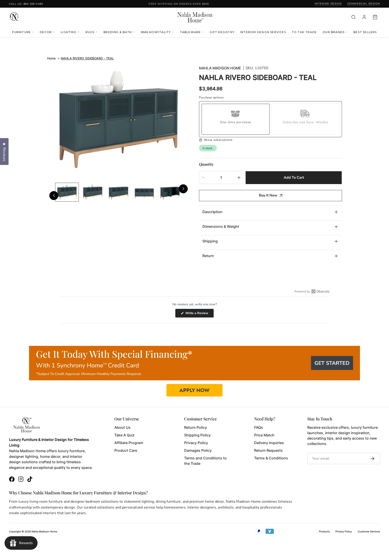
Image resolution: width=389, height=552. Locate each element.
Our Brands (333, 32)
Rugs (90, 32)
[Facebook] (12, 479)
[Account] (364, 17)
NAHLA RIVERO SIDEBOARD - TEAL (87, 58)
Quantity (206, 164)
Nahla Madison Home (220, 68)
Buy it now (268, 195)
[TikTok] (30, 479)
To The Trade (304, 32)
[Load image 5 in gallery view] (170, 192)
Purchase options (211, 98)
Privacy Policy (343, 531)
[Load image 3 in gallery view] (118, 192)
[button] (270, 140)
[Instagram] (21, 479)
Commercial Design (363, 3)
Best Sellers (365, 32)
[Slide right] (183, 188)
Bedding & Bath (118, 32)
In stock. (208, 148)
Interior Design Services (263, 32)
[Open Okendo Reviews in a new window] (312, 291)
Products (324, 531)
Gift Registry (222, 32)
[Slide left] (53, 195)
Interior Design (328, 3)
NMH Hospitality (156, 32)
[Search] (353, 17)
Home (51, 58)
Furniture (21, 32)
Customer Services (369, 531)
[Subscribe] (371, 458)
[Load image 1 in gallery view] (67, 192)
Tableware (190, 32)
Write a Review (199, 314)
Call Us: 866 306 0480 (26, 3)
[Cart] (375, 17)
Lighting (69, 32)
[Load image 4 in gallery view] (144, 192)
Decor (46, 32)
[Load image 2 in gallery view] (93, 192)
